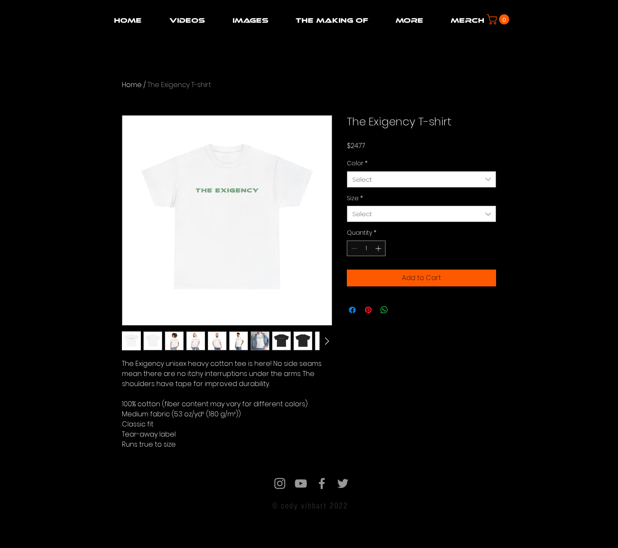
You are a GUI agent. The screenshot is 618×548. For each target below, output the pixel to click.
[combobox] (421, 179)
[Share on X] (400, 310)
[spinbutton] (366, 248)
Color (357, 163)
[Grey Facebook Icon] (321, 483)
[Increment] (379, 248)
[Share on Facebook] (352, 310)
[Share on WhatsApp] (384, 310)
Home (132, 85)
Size (355, 198)
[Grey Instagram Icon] (279, 483)
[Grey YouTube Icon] (300, 483)
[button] (187, 20)
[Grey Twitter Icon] (342, 483)
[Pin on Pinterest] (368, 310)
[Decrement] (353, 248)
